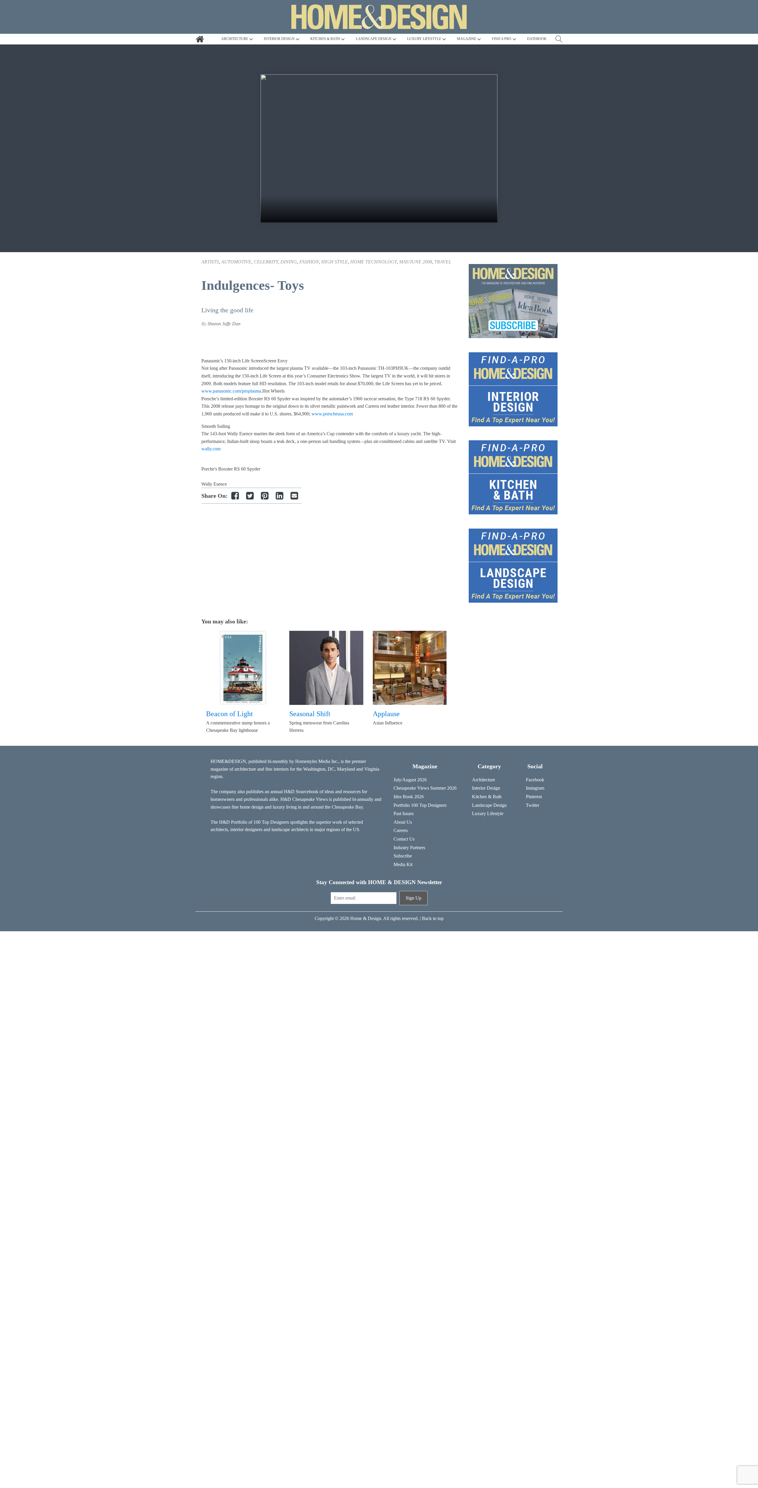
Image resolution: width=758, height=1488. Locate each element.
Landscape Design (489, 805)
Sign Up (413, 897)
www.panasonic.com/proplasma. (231, 390)
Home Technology (373, 261)
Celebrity (266, 261)
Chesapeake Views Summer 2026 (425, 788)
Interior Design (486, 788)
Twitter (532, 805)
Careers (401, 830)
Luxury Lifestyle (487, 813)
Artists (210, 261)
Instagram (535, 788)
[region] (379, 148)
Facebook (535, 779)
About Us (403, 822)
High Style (334, 261)
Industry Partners (409, 847)
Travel (442, 261)
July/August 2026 (410, 779)
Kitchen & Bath (487, 796)
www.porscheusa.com (332, 413)
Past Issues (404, 813)
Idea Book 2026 (409, 796)
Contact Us (404, 838)
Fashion (309, 261)
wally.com (211, 448)
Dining (288, 261)
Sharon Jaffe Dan (224, 323)
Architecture (483, 779)
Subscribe (403, 855)
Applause (386, 714)
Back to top (433, 918)
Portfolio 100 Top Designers (420, 805)
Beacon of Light (229, 714)
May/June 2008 (415, 261)
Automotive (236, 261)
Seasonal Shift (309, 714)
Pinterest (534, 796)
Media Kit (403, 864)
